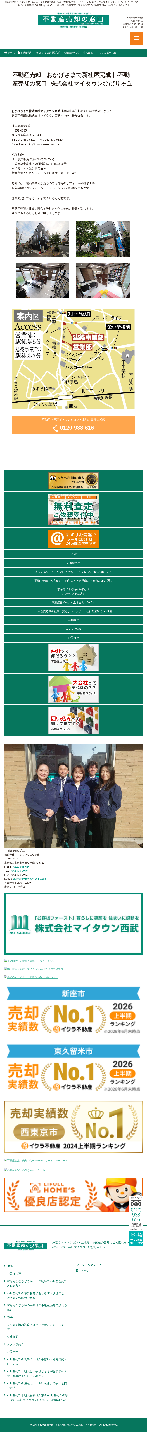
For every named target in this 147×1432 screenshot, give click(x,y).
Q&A (10, 1317)
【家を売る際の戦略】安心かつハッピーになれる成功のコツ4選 (73, 611)
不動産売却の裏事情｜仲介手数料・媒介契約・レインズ (37, 1361)
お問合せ (73, 637)
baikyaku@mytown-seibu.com (30, 878)
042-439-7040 (19, 870)
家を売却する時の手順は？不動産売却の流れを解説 (37, 1307)
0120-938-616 (77, 428)
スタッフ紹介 (73, 628)
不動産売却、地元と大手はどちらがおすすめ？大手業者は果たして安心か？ (37, 1373)
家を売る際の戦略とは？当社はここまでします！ (35, 1327)
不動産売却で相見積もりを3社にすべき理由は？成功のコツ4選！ (73, 580)
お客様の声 (73, 562)
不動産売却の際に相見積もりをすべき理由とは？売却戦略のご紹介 (35, 1295)
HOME (73, 554)
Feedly (84, 1270)
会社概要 (73, 620)
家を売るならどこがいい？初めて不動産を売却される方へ (37, 1283)
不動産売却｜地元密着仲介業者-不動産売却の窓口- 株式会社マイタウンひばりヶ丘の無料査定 (37, 1397)
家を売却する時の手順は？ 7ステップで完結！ (73, 591)
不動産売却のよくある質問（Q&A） (73, 602)
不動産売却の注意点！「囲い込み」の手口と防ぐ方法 (37, 1385)
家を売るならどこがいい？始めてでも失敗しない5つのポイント (73, 571)
